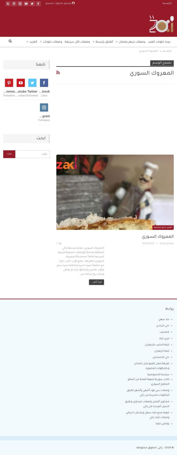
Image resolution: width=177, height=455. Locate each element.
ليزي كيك (164, 338)
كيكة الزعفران (161, 351)
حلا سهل (163, 319)
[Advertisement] (115, 122)
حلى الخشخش (161, 357)
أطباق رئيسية (104, 42)
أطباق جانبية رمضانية (163, 228)
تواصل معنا (162, 424)
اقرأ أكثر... (96, 282)
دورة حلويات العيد (159, 42)
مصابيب (164, 332)
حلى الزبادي (162, 326)
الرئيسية (167, 3)
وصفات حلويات (52, 42)
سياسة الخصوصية (158, 374)
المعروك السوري (158, 237)
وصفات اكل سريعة (77, 42)
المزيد (33, 42)
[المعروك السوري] (115, 192)
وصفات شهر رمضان (132, 42)
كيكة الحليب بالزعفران (157, 345)
